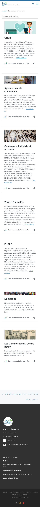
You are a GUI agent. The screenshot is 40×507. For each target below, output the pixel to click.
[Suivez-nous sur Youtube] (23, 503)
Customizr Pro (24, 497)
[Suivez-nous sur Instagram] (20, 503)
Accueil (4, 11)
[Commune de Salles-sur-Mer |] (10, 3)
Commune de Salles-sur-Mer (19, 492)
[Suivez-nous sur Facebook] (16, 503)
